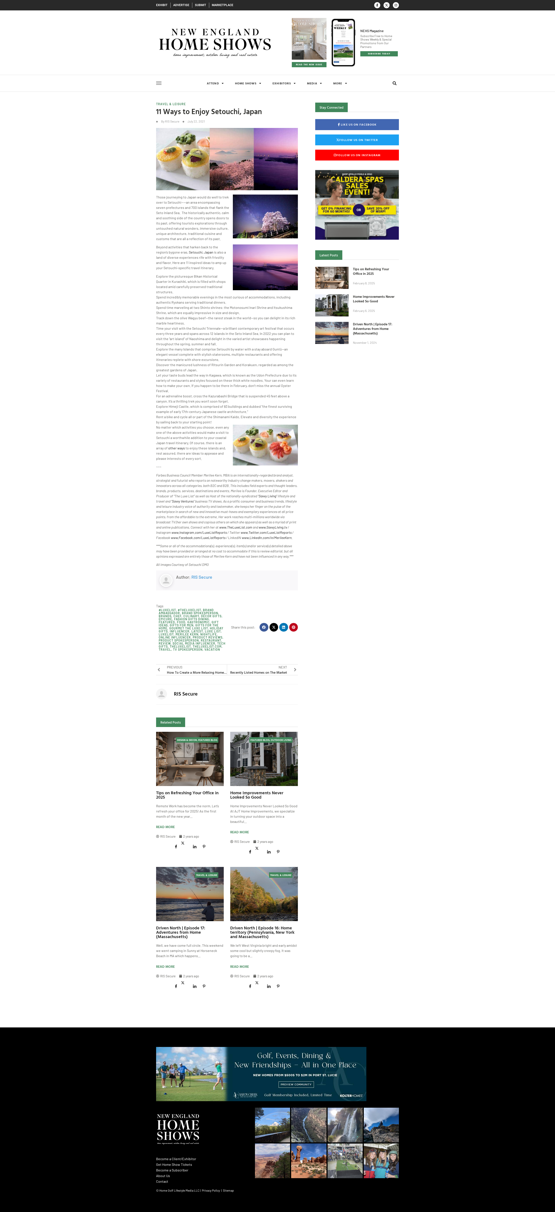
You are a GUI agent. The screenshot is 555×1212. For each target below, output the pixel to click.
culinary (191, 616)
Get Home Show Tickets (174, 1164)
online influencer (175, 637)
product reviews (207, 637)
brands (165, 616)
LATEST (197, 631)
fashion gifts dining (191, 619)
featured (167, 622)
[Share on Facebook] (176, 846)
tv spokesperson (187, 649)
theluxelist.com (207, 646)
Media (312, 83)
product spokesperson (179, 640)
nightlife (208, 634)
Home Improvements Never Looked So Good (256, 794)
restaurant (211, 640)
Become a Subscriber (172, 1170)
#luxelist (167, 610)
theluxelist (180, 646)
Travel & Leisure (171, 104)
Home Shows (245, 83)
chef (177, 616)
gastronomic (198, 622)
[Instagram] (396, 5)
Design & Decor (187, 740)
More (337, 83)
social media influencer (194, 643)
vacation (212, 649)
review (165, 643)
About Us (163, 1176)
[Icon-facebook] (377, 5)
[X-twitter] (387, 5)
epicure (165, 619)
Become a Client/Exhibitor (176, 1159)
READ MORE (165, 826)
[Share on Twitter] (185, 843)
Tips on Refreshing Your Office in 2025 (187, 794)
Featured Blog (207, 740)
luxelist (166, 634)
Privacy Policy (211, 1190)
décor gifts (211, 616)
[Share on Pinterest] (204, 846)
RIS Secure (201, 577)
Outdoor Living (281, 740)
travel (165, 649)
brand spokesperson (200, 613)
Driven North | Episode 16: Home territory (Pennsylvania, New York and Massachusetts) (262, 932)
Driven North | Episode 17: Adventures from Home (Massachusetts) (180, 932)
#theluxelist (189, 610)
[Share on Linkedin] (194, 846)
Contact (162, 1181)
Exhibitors (282, 83)
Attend (213, 83)
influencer (179, 631)
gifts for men (181, 625)
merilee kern (187, 634)
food (181, 622)
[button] (394, 83)
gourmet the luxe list (188, 628)
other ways (176, 448)
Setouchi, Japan (201, 252)
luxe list (213, 631)
